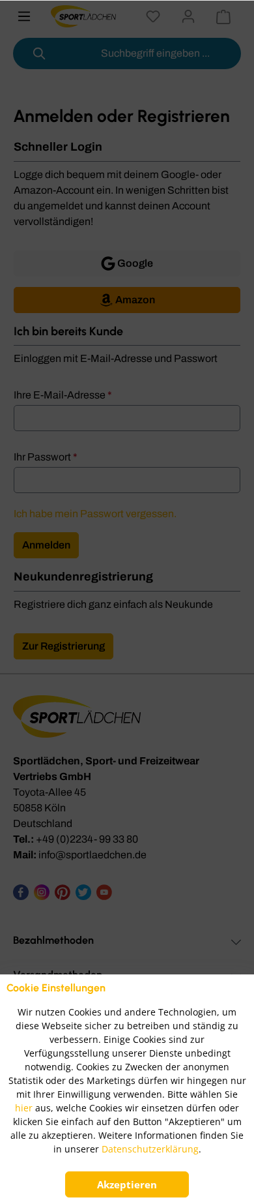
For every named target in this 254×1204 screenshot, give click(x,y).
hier (24, 1108)
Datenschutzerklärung (150, 1149)
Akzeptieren (127, 1184)
